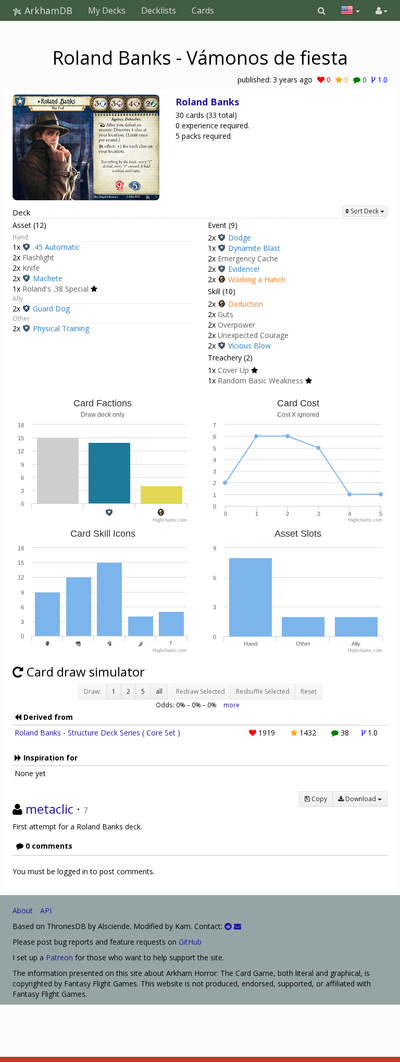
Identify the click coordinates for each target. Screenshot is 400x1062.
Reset (309, 691)
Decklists (158, 10)
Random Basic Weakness (260, 380)
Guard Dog (51, 308)
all (159, 691)
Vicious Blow (249, 346)
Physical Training (61, 328)
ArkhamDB (47, 10)
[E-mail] (237, 926)
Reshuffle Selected (263, 691)
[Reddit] (228, 926)
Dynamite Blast (254, 248)
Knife (31, 268)
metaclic (49, 808)
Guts (225, 314)
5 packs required (203, 136)
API (46, 910)
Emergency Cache (248, 258)
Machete (48, 278)
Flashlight (38, 257)
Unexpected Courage (253, 335)
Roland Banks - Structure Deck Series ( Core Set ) (97, 733)
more (231, 705)
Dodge (239, 238)
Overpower (236, 325)
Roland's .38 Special (55, 289)
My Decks (107, 10)
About (22, 910)
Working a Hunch (256, 279)
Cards (203, 10)
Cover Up (233, 370)
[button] (321, 10)
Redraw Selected (200, 691)
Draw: (92, 691)
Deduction (245, 304)
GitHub (190, 942)
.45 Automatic (56, 247)
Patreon (59, 957)
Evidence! (243, 269)
